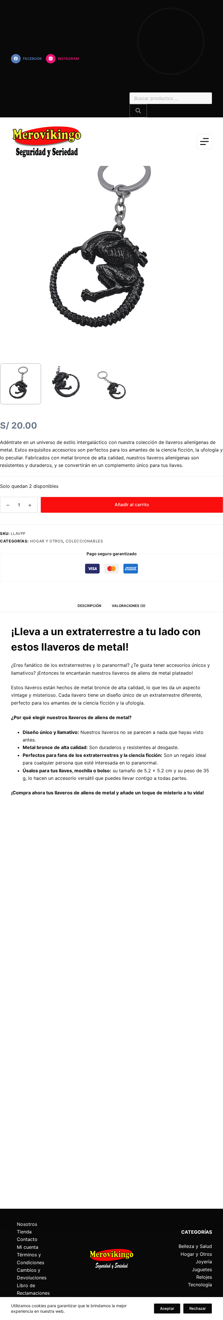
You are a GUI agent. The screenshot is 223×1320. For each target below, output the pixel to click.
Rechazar (197, 1308)
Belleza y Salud (195, 1246)
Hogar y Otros (46, 541)
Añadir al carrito (132, 504)
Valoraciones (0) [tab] (128, 605)
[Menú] (204, 141)
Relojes (204, 1277)
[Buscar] (138, 110)
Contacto (27, 1239)
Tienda (24, 1232)
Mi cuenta (27, 1247)
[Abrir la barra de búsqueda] (132, 88)
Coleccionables (84, 541)
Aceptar (167, 1308)
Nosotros (27, 1224)
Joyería (204, 1262)
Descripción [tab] (89, 605)
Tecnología (200, 1284)
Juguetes (202, 1269)
